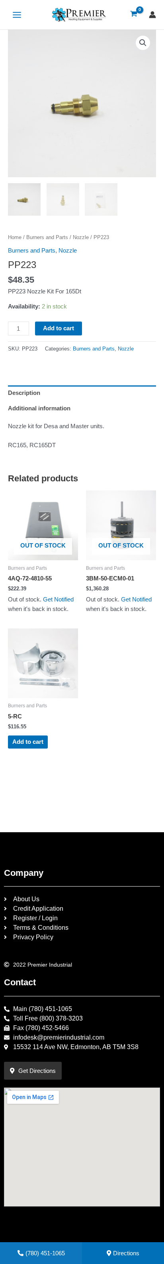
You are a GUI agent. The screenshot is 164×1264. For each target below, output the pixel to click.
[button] (143, 43)
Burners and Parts (47, 237)
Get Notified (58, 599)
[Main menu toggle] (17, 14)
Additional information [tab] (39, 408)
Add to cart (58, 328)
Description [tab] (24, 393)
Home (14, 237)
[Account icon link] (152, 14)
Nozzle (81, 237)
